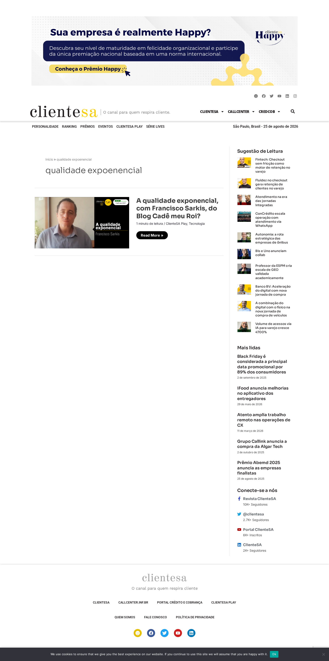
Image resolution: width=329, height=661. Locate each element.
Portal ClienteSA (258, 529)
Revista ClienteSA (259, 498)
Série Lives (155, 127)
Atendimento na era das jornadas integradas (271, 201)
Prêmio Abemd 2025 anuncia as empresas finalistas (259, 468)
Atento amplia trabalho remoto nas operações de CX (263, 420)
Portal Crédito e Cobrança (179, 602)
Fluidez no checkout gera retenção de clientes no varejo (271, 184)
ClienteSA (209, 111)
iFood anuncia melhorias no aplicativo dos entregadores (262, 393)
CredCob (267, 111)
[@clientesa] (239, 514)
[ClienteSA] (239, 545)
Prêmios (87, 127)
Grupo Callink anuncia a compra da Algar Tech (262, 444)
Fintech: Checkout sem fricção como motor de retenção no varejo (272, 165)
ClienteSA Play (129, 127)
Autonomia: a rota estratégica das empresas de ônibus (271, 238)
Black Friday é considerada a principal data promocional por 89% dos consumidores (262, 364)
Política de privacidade (195, 617)
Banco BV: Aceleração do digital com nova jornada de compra (273, 290)
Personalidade (45, 127)
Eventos (105, 127)
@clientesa (253, 514)
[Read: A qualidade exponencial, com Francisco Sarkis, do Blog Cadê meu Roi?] (82, 222)
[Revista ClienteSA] (239, 499)
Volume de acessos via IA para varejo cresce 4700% (273, 328)
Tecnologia (197, 223)
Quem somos (125, 617)
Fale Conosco (155, 617)
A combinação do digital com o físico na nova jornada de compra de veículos (272, 309)
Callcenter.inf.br (133, 602)
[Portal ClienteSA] (239, 530)
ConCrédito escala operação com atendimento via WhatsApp (270, 220)
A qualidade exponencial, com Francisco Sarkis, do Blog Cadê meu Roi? (177, 208)
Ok (274, 654)
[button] (293, 111)
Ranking (69, 127)
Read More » (152, 234)
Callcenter (238, 111)
